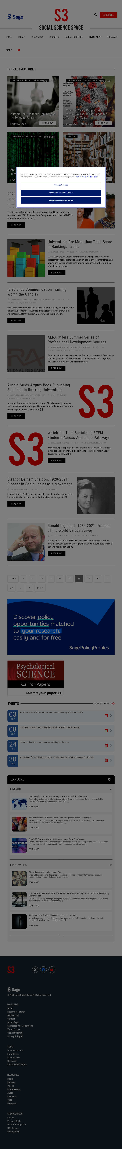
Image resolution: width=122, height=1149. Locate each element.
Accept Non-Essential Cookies (61, 193)
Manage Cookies (61, 185)
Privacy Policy (81, 177)
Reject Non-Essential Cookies (61, 200)
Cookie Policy (92, 177)
